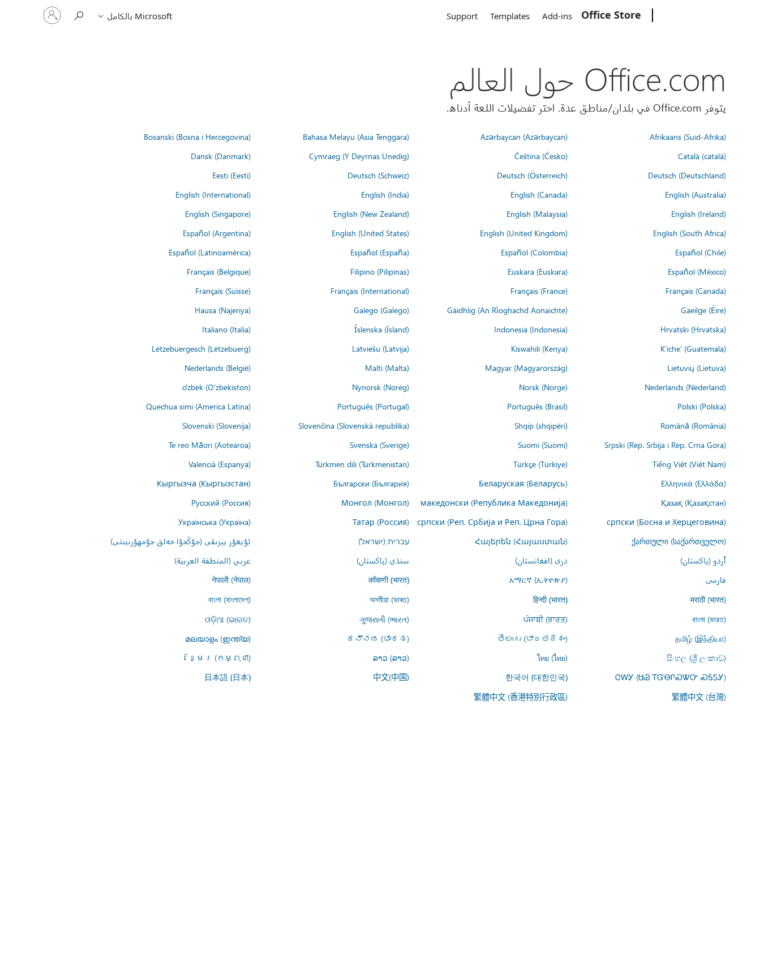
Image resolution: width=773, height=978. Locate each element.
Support (462, 16)
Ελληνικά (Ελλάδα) (693, 483)
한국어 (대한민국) (536, 677)
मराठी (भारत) (708, 599)
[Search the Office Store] (79, 14)
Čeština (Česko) (541, 155)
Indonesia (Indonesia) (531, 329)
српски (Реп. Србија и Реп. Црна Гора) (492, 521)
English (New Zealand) (371, 213)
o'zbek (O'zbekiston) (216, 386)
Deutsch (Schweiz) (378, 175)
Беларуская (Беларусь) (523, 483)
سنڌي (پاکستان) (383, 560)
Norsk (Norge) (543, 386)
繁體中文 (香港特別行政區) (521, 696)
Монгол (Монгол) (375, 502)
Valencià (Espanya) (219, 463)
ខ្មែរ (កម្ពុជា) (219, 657)
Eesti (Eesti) (231, 175)
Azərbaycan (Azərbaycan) (524, 136)
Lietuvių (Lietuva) (696, 367)
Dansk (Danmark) (221, 155)
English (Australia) (695, 194)
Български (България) (371, 483)
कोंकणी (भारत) (388, 579)
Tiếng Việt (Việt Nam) (689, 463)
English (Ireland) (698, 213)
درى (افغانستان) (541, 560)
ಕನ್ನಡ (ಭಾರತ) (378, 638)
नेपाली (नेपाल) (231, 579)
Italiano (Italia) (226, 329)
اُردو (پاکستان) (703, 560)
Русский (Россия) (221, 502)
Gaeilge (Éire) (703, 309)
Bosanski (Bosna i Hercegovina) (197, 136)
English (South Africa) (689, 232)
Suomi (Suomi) (543, 444)
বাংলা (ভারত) (709, 619)
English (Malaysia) (537, 213)
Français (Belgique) (219, 271)
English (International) (213, 194)
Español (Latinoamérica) (210, 252)
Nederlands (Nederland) (685, 386)
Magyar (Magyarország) (526, 367)
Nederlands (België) (217, 367)
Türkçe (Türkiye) (540, 463)
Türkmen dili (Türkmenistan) (362, 463)
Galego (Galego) (381, 309)
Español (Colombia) (534, 252)
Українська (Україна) (214, 521)
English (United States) (370, 232)
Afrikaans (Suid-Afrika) (688, 136)
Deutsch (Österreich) (532, 175)
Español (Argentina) (217, 232)
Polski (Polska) (701, 406)
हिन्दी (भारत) (550, 599)
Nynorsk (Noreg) (380, 386)
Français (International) (369, 290)
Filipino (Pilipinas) (379, 271)
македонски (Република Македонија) (494, 502)
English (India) (385, 194)
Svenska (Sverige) (379, 444)
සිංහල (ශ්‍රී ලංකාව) (696, 657)
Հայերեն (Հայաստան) (521, 540)
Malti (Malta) (387, 367)
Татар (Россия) (381, 521)
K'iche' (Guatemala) (693, 348)
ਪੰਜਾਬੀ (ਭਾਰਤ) (545, 619)
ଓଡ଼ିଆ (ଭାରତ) (228, 619)
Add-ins (557, 16)
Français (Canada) (695, 290)
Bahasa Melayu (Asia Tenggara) (356, 136)
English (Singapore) (218, 213)
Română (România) (693, 425)
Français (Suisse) (223, 290)
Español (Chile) (700, 252)
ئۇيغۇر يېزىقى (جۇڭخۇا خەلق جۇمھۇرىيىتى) (180, 540)
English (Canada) (539, 194)
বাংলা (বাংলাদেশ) (229, 599)
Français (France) (539, 290)
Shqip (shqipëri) (541, 425)
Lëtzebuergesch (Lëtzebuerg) (201, 348)
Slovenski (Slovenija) (216, 425)
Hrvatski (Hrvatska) (693, 329)
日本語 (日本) (227, 677)
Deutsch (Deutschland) (687, 175)
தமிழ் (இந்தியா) (700, 638)
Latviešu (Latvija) (380, 348)
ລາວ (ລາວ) (391, 657)
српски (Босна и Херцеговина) (666, 521)
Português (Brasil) (537, 406)
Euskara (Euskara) (538, 271)
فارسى (716, 579)
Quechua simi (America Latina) (198, 406)
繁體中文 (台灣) (699, 696)
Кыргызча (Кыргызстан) (204, 483)
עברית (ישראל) (383, 540)
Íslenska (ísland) (381, 329)
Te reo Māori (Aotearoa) (210, 444)
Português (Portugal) (373, 406)
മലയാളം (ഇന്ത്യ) (218, 638)
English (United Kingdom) (524, 232)
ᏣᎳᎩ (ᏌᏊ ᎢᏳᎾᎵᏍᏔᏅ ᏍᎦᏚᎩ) (670, 676)
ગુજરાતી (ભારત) (384, 619)
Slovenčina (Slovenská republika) (353, 425)
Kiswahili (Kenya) (539, 348)
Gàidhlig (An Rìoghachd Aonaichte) (507, 309)
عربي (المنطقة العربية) (212, 560)
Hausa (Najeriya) (223, 309)
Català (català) (702, 155)
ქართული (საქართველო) (679, 540)
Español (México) (697, 271)
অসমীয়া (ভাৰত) (389, 599)
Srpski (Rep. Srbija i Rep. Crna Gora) (665, 444)
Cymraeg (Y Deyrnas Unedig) (359, 155)
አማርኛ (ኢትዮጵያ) (538, 579)
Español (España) (379, 252)
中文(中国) (391, 676)
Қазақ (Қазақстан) (693, 502)
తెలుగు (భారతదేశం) (532, 638)
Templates (510, 16)
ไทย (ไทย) (552, 657)
